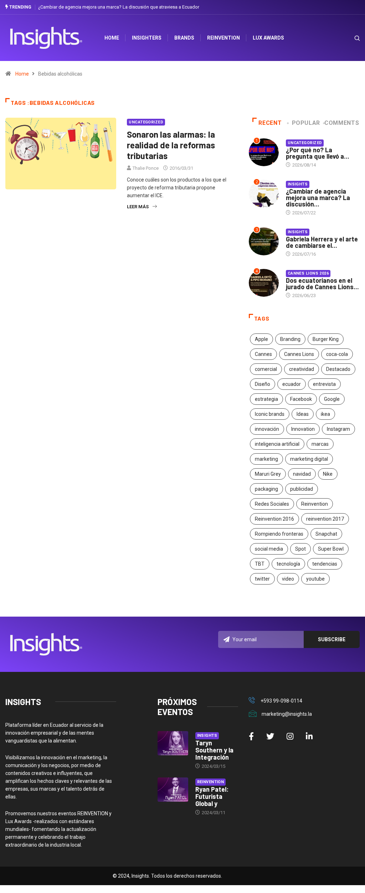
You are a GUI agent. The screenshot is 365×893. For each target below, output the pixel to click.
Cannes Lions (299, 354)
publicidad (301, 489)
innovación (267, 429)
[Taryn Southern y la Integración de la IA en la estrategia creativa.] (173, 743)
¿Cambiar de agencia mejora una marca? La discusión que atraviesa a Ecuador (118, 7)
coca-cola (337, 354)
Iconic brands (269, 414)
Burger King (326, 339)
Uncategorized (146, 122)
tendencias (324, 564)
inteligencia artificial (277, 444)
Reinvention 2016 (274, 519)
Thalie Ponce (146, 168)
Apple (261, 339)
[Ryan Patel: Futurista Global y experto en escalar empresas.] (173, 789)
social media (269, 549)
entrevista (324, 384)
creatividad (301, 369)
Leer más (138, 206)
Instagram (338, 429)
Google (332, 399)
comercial (266, 369)
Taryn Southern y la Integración (214, 750)
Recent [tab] (270, 122)
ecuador (291, 384)
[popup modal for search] (348, 38)
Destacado (338, 369)
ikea (325, 414)
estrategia (266, 399)
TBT (259, 564)
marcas (320, 444)
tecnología (288, 564)
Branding (290, 339)
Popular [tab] (306, 122)
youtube (315, 579)
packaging (266, 489)
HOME (111, 38)
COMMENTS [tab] (341, 122)
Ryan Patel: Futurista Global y (211, 796)
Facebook (301, 399)
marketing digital (309, 459)
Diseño (262, 384)
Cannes (263, 354)
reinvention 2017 (325, 519)
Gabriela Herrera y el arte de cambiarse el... (322, 242)
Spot (300, 549)
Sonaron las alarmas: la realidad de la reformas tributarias (171, 145)
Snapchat (326, 534)
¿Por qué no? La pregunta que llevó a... (317, 153)
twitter (262, 579)
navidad (302, 474)
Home (22, 74)
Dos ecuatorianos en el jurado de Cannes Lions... (322, 283)
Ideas (303, 414)
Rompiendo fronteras (279, 534)
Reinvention (223, 38)
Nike (328, 474)
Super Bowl (331, 549)
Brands (184, 38)
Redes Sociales (272, 504)
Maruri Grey (268, 474)
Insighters (146, 38)
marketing (266, 459)
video (288, 579)
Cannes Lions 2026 (308, 273)
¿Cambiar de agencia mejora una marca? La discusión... (318, 197)
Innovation (303, 429)
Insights (298, 184)
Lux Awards (268, 38)
